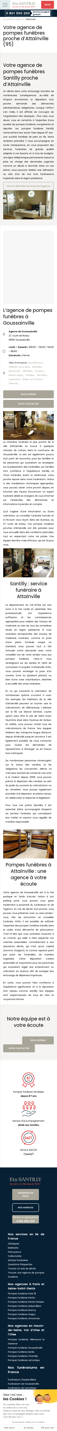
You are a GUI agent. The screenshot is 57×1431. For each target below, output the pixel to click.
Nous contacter (28, 403)
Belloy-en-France (33, 379)
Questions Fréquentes (20, 1264)
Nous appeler (28, 394)
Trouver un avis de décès (22, 1268)
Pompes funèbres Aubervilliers (24, 1306)
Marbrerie (13, 1247)
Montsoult (14, 371)
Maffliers (28, 371)
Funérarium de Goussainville (24, 1383)
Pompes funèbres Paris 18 (22, 1293)
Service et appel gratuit (26, 1219)
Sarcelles (42, 375)
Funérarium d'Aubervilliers (22, 1379)
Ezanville (37, 366)
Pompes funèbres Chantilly (23, 1356)
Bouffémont (36, 362)
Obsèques (13, 1243)
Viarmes (13, 383)
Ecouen (39, 371)
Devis (47, 4)
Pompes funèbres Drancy (22, 1310)
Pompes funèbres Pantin (21, 1297)
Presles (30, 375)
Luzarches (14, 379)
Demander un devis (25, 1194)
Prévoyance (14, 1252)
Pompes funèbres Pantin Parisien (26, 1301)
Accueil (6, 19)
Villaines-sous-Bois (19, 366)
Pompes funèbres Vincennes (24, 1318)
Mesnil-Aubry (16, 375)
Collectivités (15, 1256)
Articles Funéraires (18, 1260)
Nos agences (17, 19)
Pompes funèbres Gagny (21, 1314)
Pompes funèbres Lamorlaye (24, 1360)
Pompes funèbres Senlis (21, 1352)
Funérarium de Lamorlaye (22, 1388)
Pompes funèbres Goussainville (25, 1347)
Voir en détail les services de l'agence (28, 186)
